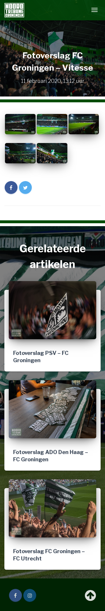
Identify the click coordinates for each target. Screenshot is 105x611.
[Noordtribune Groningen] (14, 10)
